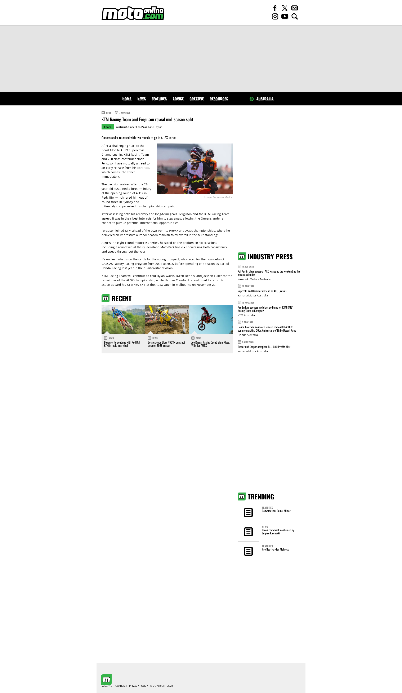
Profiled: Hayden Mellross (275, 549)
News (141, 98)
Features (159, 98)
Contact (121, 686)
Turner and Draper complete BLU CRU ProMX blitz (264, 346)
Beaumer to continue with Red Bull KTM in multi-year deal (122, 344)
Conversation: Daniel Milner (276, 510)
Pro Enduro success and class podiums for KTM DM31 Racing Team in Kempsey (265, 309)
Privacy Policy (138, 686)
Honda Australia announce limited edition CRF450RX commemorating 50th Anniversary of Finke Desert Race (267, 328)
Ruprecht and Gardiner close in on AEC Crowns (262, 291)
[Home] (133, 13)
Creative (196, 98)
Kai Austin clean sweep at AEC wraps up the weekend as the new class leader (269, 273)
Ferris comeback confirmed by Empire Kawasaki (278, 531)
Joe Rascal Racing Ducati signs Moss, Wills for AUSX (210, 344)
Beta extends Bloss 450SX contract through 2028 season (166, 344)
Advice (178, 98)
